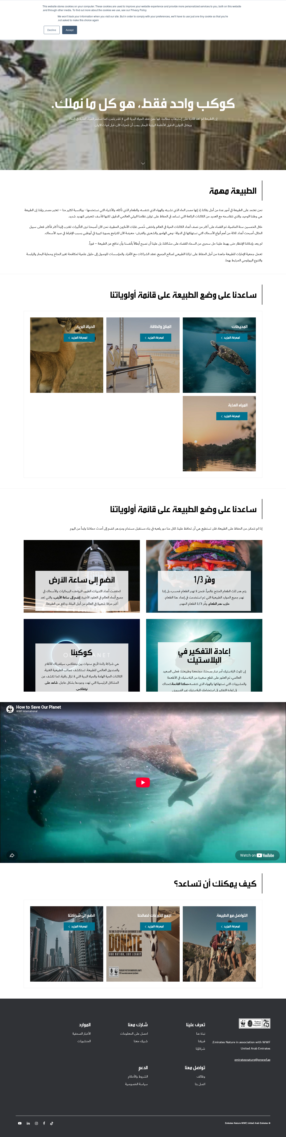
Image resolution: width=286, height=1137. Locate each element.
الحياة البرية (85, 326)
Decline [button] (51, 30)
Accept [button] (69, 30)
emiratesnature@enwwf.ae (252, 1059)
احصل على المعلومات (134, 1033)
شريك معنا (141, 1041)
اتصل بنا (200, 1084)
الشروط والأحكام (138, 1076)
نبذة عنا (200, 1033)
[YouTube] (20, 1123)
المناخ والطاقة (160, 326)
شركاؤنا (200, 1048)
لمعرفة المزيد (232, 337)
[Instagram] (36, 1123)
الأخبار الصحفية (81, 1033)
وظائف (201, 1076)
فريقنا (201, 1041)
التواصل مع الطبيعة (231, 915)
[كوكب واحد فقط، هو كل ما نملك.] (143, 165)
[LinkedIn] (28, 1123)
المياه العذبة (237, 404)
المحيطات (239, 326)
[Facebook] (44, 1123)
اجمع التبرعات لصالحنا (154, 915)
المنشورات (84, 1041)
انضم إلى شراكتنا (81, 915)
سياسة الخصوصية (136, 1084)
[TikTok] (51, 1123)
